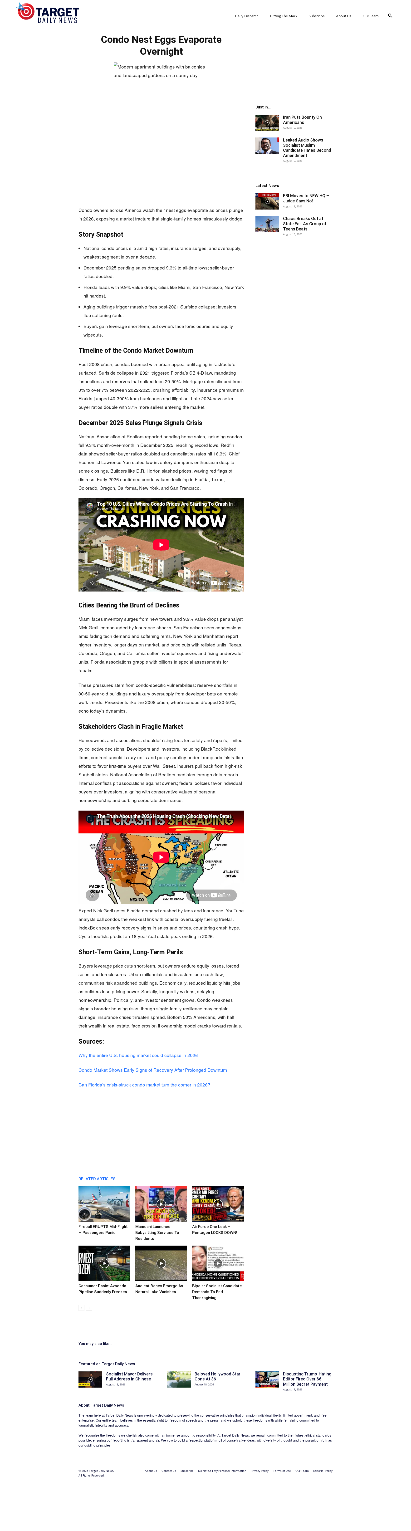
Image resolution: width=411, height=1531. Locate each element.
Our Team (371, 16)
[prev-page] (81, 1308)
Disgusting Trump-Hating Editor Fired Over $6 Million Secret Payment (307, 1379)
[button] (390, 16)
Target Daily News (107, 1405)
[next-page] (89, 1308)
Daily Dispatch (247, 16)
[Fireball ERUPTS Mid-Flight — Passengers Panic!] (104, 1204)
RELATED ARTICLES (97, 1178)
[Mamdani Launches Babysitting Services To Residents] (161, 1204)
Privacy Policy (260, 1471)
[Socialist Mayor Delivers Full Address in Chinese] (90, 1379)
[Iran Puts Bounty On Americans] (267, 123)
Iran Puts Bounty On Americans (302, 120)
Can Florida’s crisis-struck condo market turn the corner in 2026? (144, 1084)
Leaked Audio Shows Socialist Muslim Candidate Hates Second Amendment (307, 147)
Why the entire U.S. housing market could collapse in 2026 (138, 1055)
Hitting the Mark (283, 16)
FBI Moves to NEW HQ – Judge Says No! (306, 198)
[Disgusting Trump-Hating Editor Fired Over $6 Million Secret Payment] (267, 1379)
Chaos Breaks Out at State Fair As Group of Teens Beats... (305, 223)
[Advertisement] (161, 165)
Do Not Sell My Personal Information (222, 1471)
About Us (343, 16)
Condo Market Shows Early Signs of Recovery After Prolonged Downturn (152, 1069)
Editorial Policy (323, 1471)
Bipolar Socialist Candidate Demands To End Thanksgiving (217, 1291)
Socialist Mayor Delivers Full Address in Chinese (129, 1376)
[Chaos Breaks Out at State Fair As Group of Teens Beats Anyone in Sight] (267, 224)
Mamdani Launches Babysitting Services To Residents (157, 1232)
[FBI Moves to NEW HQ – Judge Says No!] (267, 201)
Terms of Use (282, 1471)
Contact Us (168, 1471)
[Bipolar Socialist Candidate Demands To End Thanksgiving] (218, 1263)
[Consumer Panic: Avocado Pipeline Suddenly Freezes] (104, 1263)
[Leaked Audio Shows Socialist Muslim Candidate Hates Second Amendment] (267, 145)
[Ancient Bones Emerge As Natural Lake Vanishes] (161, 1263)
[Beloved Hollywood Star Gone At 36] (179, 1379)
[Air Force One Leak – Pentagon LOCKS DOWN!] (218, 1204)
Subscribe (317, 16)
